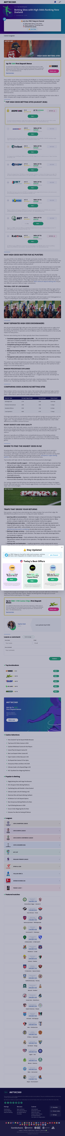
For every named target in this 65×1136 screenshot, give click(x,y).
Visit (11, 579)
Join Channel (54, 555)
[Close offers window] (62, 547)
